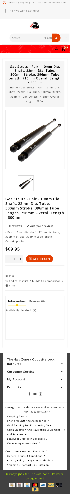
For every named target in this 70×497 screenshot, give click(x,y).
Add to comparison (48, 281)
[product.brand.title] (15, 275)
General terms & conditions (24, 456)
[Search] (56, 38)
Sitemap (44, 465)
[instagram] (40, 394)
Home (14, 87)
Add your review (41, 226)
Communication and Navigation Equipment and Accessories (33, 432)
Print (12, 285)
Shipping (12, 465)
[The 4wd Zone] (35, 25)
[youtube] (35, 394)
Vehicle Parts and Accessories (43, 407)
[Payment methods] (11, 484)
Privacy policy (15, 460)
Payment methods (39, 460)
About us (38, 451)
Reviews (37, 301)
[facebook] (29, 394)
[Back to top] (62, 486)
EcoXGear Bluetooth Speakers (26, 438)
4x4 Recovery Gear (36, 411)
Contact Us (28, 465)
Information (17, 301)
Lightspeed (37, 478)
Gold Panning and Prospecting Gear (29, 425)
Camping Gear (16, 416)
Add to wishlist (19, 281)
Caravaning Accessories (22, 443)
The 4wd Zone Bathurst (23, 10)
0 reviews (15, 226)
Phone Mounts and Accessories (27, 420)
